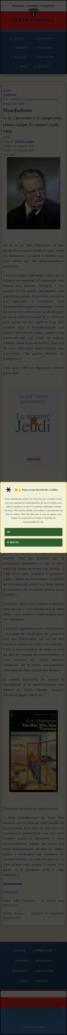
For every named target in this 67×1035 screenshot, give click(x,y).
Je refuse (13, 542)
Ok (8, 532)
